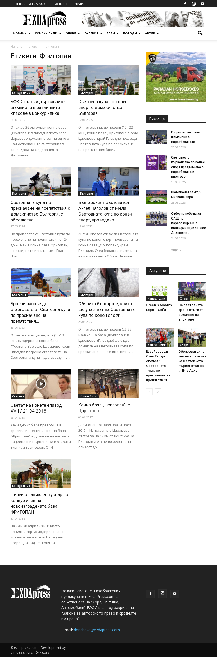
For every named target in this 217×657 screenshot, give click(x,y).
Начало (16, 46)
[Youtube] (202, 3)
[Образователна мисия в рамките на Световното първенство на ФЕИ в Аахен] (192, 337)
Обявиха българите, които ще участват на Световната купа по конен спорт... (106, 309)
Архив (150, 33)
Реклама (79, 4)
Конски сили (46, 33)
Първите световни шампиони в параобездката (185, 137)
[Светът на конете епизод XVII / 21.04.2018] (41, 384)
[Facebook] (185, 3)
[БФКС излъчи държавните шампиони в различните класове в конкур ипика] (41, 80)
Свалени (18, 396)
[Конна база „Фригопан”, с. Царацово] (108, 383)
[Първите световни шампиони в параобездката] (156, 137)
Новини (20, 33)
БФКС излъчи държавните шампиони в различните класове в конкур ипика (38, 107)
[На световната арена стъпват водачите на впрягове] (192, 291)
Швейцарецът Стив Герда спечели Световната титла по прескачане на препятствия (158, 365)
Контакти (60, 4)
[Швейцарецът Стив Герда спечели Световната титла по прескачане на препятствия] (160, 337)
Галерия (91, 33)
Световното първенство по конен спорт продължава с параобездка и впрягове (188, 167)
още (174, 250)
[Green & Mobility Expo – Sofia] (160, 291)
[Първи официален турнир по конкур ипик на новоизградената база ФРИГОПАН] (41, 473)
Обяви (71, 33)
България (87, 93)
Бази (111, 33)
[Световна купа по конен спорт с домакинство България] (108, 80)
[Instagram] (194, 3)
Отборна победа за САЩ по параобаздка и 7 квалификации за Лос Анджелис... (188, 223)
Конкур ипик (21, 93)
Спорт (184, 298)
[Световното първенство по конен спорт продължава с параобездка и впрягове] (156, 162)
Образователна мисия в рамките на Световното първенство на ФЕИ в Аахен (192, 361)
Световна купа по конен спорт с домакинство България (103, 107)
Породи (130, 33)
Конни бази (88, 396)
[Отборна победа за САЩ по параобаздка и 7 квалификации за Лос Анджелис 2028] (156, 218)
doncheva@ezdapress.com (97, 629)
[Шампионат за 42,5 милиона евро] (156, 197)
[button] (200, 33)
